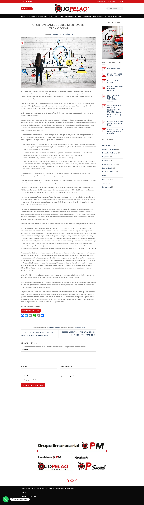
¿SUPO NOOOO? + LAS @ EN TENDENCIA (114, 97)
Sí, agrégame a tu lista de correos (34, 380)
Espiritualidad (107, 168)
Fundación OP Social (109, 172)
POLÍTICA (32, 16)
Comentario (25, 350)
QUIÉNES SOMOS (100, 1)
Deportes (105, 157)
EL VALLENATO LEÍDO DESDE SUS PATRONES (115, 88)
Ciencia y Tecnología (109, 149)
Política (104, 179)
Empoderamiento (108, 164)
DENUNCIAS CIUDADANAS (115, 16)
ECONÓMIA (39, 16)
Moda (104, 175)
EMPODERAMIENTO (70, 16)
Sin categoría (106, 187)
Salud (104, 183)
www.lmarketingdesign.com (65, 488)
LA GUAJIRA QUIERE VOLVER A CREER (114, 75)
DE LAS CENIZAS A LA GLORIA (115, 81)
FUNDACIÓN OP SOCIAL (99, 16)
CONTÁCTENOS (111, 1)
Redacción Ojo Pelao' (69, 34)
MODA (79, 16)
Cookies (23, 492)
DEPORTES (56, 16)
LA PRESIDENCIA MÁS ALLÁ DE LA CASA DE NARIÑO (115, 123)
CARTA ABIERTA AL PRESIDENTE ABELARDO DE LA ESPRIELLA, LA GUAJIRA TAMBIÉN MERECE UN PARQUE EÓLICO (115, 110)
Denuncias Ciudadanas (109, 153)
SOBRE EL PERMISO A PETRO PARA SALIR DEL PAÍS (115, 131)
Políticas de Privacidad (28, 496)
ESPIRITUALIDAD (87, 16)
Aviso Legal (24, 500)
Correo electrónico (66, 367)
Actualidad (55, 22)
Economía (62, 22)
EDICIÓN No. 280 (113, 68)
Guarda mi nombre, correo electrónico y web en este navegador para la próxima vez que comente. (56, 376)
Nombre (24, 367)
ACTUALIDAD (24, 16)
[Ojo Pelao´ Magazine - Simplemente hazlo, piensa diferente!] (72, 8)
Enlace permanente (79, 327)
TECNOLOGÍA (48, 16)
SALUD (62, 16)
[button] (6, 499)
